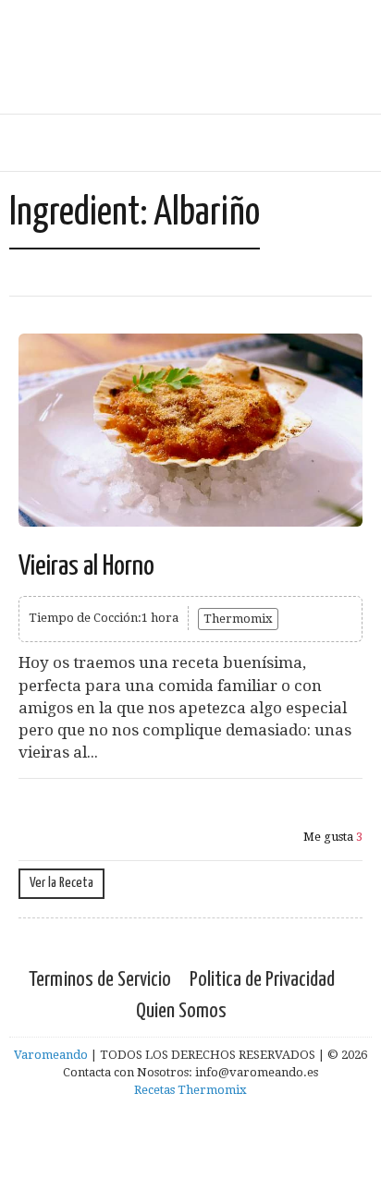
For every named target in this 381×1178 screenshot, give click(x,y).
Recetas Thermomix (190, 1090)
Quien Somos (181, 1011)
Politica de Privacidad (262, 979)
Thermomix (238, 618)
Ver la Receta (61, 883)
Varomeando (51, 1055)
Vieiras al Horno (86, 566)
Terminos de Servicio (100, 979)
